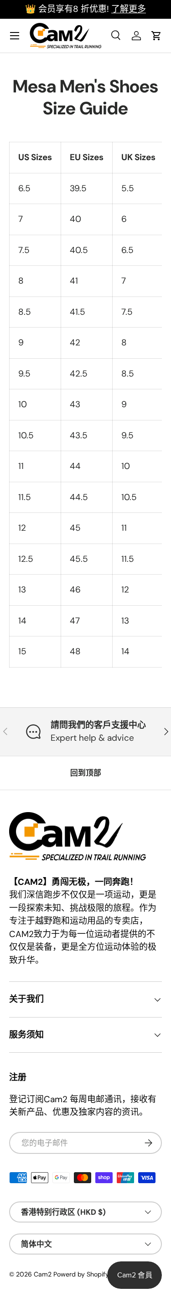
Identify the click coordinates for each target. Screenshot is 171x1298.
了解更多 (128, 9)
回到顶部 (85, 773)
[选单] (15, 36)
